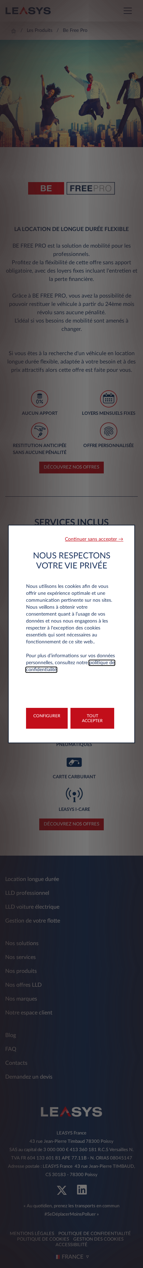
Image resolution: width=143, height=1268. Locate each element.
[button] (94, 539)
